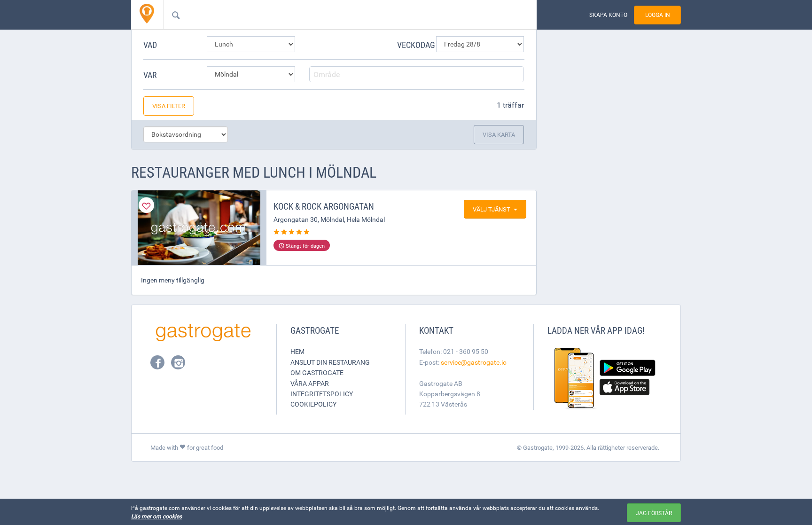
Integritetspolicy (321, 393)
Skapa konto (608, 15)
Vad (150, 44)
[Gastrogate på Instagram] (178, 365)
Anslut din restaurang (330, 362)
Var (150, 74)
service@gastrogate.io (474, 362)
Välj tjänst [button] (491, 209)
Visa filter (168, 106)
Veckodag (413, 44)
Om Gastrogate (317, 372)
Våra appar (309, 383)
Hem (297, 351)
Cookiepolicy (313, 404)
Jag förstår (654, 513)
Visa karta (499, 134)
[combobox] (335, 14)
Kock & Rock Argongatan (323, 206)
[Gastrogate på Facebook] (158, 365)
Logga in (657, 15)
